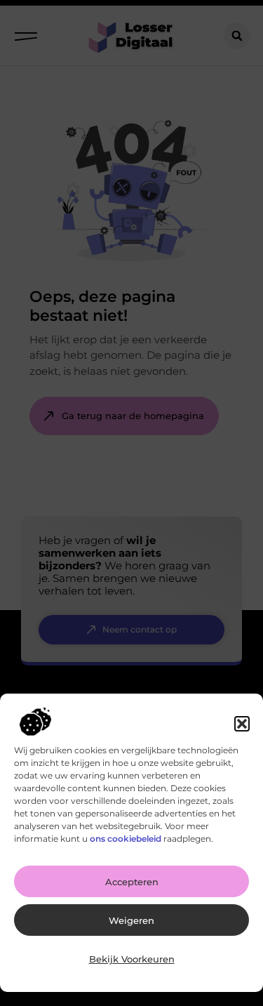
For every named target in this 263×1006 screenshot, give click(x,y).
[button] (242, 724)
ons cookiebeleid (125, 838)
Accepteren (132, 881)
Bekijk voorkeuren (132, 959)
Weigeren (131, 920)
